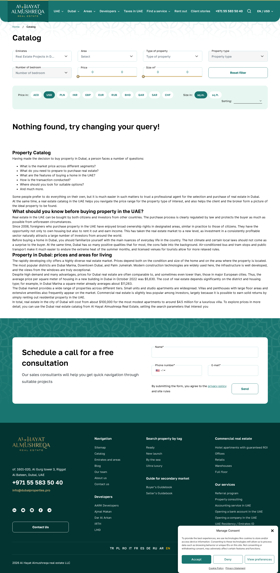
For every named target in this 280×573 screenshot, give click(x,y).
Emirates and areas (107, 459)
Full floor (221, 471)
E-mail (216, 365)
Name (159, 346)
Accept (196, 559)
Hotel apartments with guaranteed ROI (241, 447)
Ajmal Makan (103, 511)
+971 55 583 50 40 (229, 11)
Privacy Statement (235, 568)
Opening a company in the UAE (236, 517)
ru (155, 548)
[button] (272, 531)
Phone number (165, 365)
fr (136, 548)
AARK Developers (106, 505)
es (142, 548)
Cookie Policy (216, 568)
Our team (100, 471)
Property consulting (228, 499)
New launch (154, 453)
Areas (88, 11)
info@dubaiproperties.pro (31, 490)
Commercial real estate (233, 438)
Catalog (99, 453)
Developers (108, 11)
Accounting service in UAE (233, 505)
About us (100, 478)
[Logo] (28, 11)
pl (118, 548)
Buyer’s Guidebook (159, 487)
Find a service (157, 11)
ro (124, 548)
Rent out (180, 11)
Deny (228, 559)
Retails (220, 459)
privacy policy (217, 386)
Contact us (101, 484)
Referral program (226, 493)
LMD (97, 529)
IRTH (97, 523)
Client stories (200, 11)
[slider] (78, 76)
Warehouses (223, 465)
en (168, 548)
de (148, 548)
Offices (220, 453)
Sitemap (100, 447)
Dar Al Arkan (102, 517)
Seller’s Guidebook (159, 493)
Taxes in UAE (133, 11)
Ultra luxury (154, 465)
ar (161, 548)
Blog (97, 465)
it (130, 548)
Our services (225, 484)
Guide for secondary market (167, 478)
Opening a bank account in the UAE (239, 511)
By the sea (153, 459)
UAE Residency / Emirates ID (234, 523)
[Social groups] (14, 510)
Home (16, 26)
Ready (150, 447)
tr (112, 548)
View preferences (259, 559)
